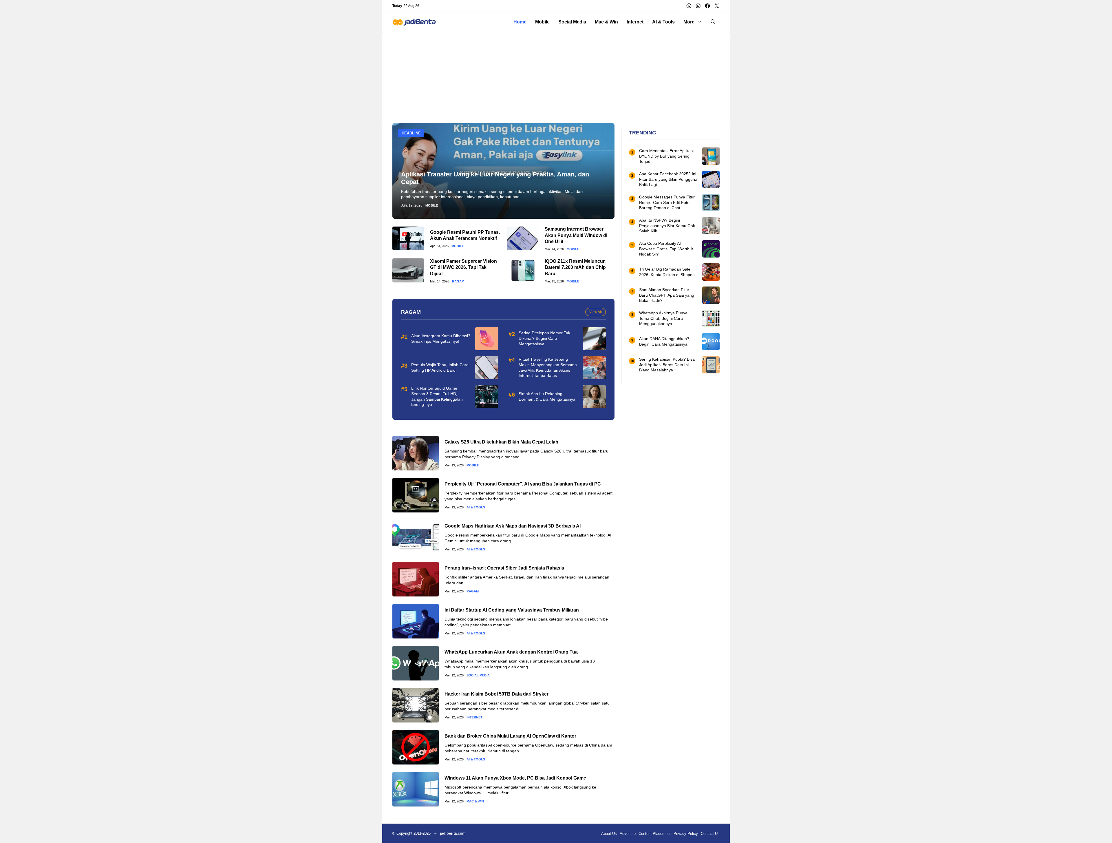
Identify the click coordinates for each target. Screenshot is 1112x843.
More (688, 21)
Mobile (542, 21)
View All (595, 312)
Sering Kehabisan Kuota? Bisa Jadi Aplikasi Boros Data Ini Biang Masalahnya (667, 365)
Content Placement (655, 833)
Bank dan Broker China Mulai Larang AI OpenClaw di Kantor (510, 735)
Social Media (572, 21)
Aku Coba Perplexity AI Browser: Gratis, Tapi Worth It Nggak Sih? (666, 249)
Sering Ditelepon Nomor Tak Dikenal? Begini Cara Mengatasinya (544, 338)
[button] (713, 22)
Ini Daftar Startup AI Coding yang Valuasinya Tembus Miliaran (512, 609)
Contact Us (710, 833)
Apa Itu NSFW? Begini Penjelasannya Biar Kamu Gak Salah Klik (667, 225)
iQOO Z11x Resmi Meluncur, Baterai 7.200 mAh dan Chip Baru (575, 267)
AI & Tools (663, 21)
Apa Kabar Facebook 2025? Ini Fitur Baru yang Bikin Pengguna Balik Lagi (668, 179)
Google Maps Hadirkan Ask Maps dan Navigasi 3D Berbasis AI (513, 525)
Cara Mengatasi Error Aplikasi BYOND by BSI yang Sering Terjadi (666, 156)
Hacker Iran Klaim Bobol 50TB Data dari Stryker (496, 693)
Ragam (458, 281)
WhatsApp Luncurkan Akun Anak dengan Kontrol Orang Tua (511, 651)
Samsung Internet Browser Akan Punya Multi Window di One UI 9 (576, 235)
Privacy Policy (686, 833)
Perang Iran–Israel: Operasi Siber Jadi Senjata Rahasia (504, 567)
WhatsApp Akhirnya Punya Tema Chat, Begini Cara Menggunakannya (663, 318)
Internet (635, 21)
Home (519, 21)
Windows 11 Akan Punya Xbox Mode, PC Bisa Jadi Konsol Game (515, 778)
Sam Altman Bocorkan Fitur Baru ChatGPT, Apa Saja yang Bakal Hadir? (666, 295)
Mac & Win (606, 21)
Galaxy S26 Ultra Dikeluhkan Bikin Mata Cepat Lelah (501, 441)
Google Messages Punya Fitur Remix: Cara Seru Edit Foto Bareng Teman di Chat (667, 202)
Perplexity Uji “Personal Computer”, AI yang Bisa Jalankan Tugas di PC (523, 483)
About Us (609, 833)
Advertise (628, 833)
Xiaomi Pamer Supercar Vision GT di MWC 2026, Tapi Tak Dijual (463, 267)
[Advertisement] (556, 72)
